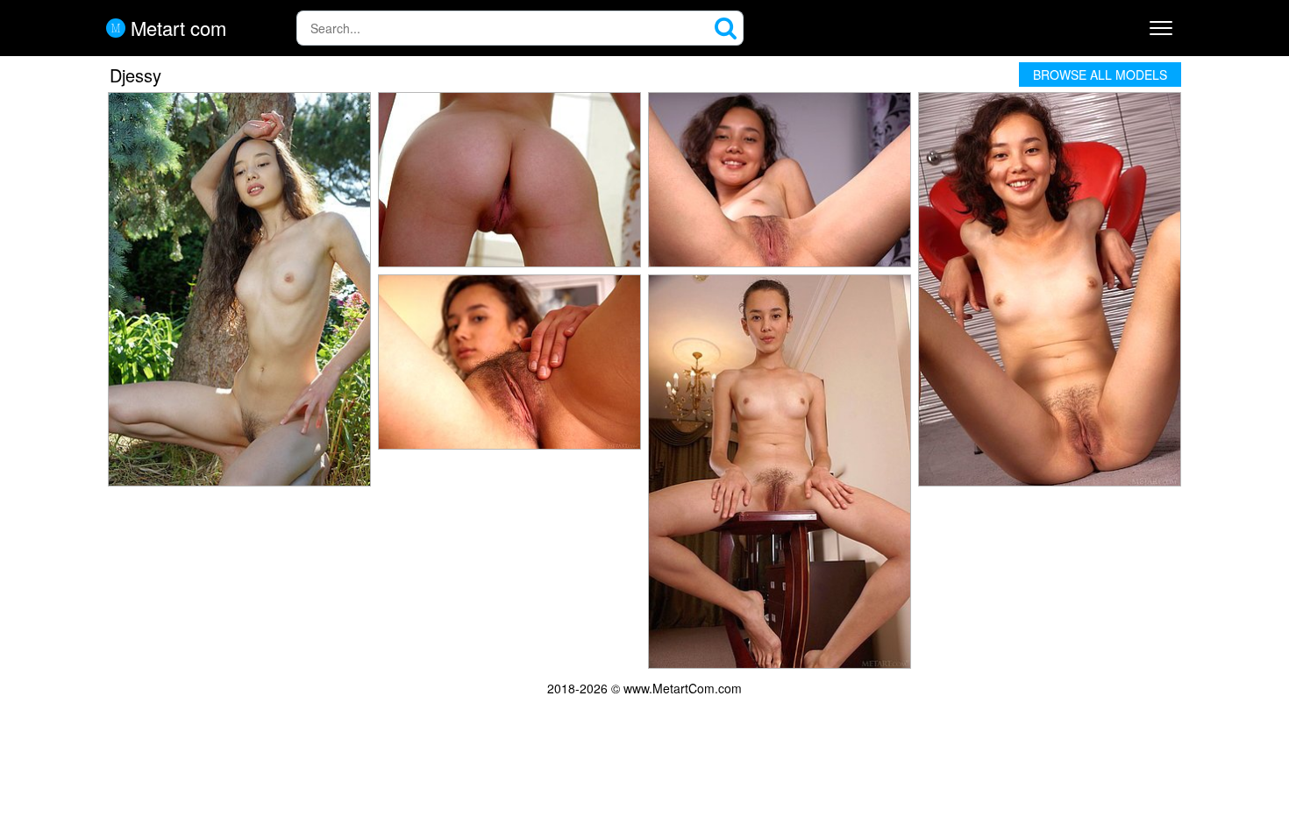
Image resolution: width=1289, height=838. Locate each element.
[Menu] (1161, 28)
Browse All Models (1100, 74)
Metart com (175, 28)
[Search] (726, 28)
